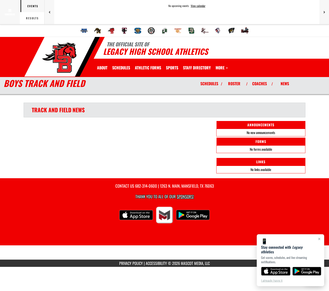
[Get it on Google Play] (307, 271)
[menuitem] (84, 31)
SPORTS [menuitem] (172, 68)
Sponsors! (185, 196)
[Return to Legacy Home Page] (59, 57)
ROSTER (234, 83)
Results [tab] (32, 18)
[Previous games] (49, 12)
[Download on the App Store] (275, 271)
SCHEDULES (209, 83)
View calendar (198, 6)
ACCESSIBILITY (156, 263)
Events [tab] (32, 6)
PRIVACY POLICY (131, 263)
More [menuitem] (220, 68)
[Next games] (324, 12)
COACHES (259, 83)
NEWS (285, 83)
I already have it (272, 280)
